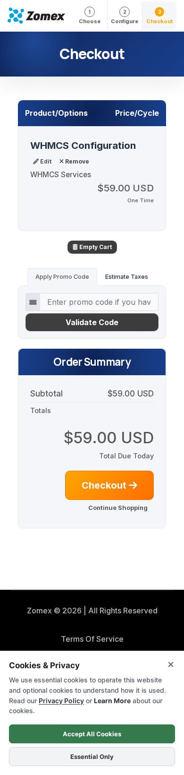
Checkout (105, 485)
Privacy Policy (61, 701)
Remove (76, 161)
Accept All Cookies (92, 734)
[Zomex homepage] (36, 16)
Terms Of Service (92, 639)
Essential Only (92, 756)
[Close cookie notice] (171, 664)
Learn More (112, 701)
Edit (45, 161)
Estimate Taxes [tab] (126, 276)
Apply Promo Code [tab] (62, 276)
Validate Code (92, 322)
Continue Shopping (118, 507)
